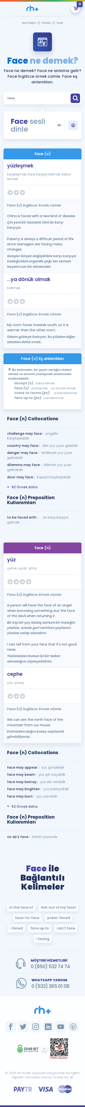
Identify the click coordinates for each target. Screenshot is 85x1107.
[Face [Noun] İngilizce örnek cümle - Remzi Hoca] (32, 8)
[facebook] (10, 1026)
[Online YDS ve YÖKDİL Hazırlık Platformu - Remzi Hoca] (42, 1010)
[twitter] (23, 1026)
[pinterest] (73, 1026)
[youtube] (60, 1026)
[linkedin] (48, 1026)
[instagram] (35, 1026)
